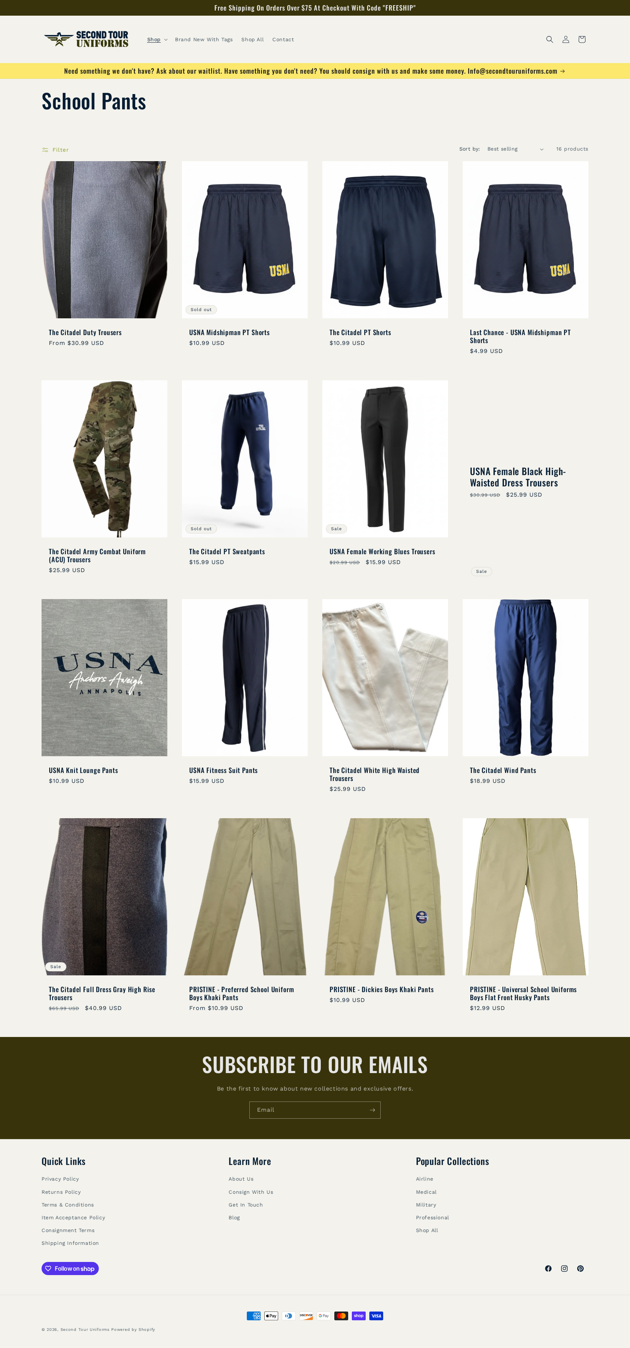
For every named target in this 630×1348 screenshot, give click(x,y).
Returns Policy (61, 1192)
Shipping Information (70, 1243)
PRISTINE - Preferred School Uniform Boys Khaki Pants (241, 993)
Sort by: (469, 149)
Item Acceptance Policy (73, 1217)
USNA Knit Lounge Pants (83, 770)
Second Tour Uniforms (85, 1329)
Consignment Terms (68, 1230)
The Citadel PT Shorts (360, 332)
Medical (426, 1192)
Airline (424, 1179)
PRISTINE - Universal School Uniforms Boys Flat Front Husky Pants (523, 993)
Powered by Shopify (133, 1329)
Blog (234, 1217)
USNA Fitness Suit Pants (223, 770)
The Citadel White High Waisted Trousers (375, 774)
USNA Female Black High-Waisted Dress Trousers (518, 477)
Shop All (427, 1230)
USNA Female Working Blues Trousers (382, 551)
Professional (432, 1217)
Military (426, 1205)
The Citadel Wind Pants (503, 770)
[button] (157, 39)
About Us (241, 1179)
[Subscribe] (372, 1110)
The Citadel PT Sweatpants (227, 551)
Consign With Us (251, 1192)
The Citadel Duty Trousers (85, 332)
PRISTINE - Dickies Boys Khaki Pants (381, 989)
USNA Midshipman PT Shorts (229, 332)
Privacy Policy (60, 1179)
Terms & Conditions (68, 1205)
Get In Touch (246, 1205)
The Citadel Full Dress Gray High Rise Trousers (102, 993)
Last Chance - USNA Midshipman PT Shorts (520, 336)
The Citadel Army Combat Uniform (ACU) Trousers (97, 555)
